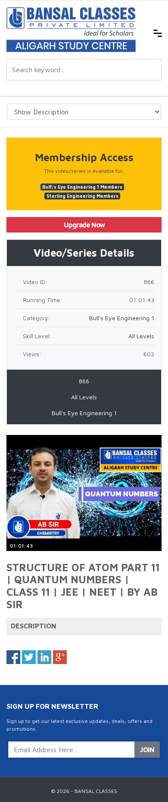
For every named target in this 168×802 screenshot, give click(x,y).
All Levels (141, 336)
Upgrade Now (84, 225)
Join (147, 749)
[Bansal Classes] (71, 29)
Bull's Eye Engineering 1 (121, 317)
